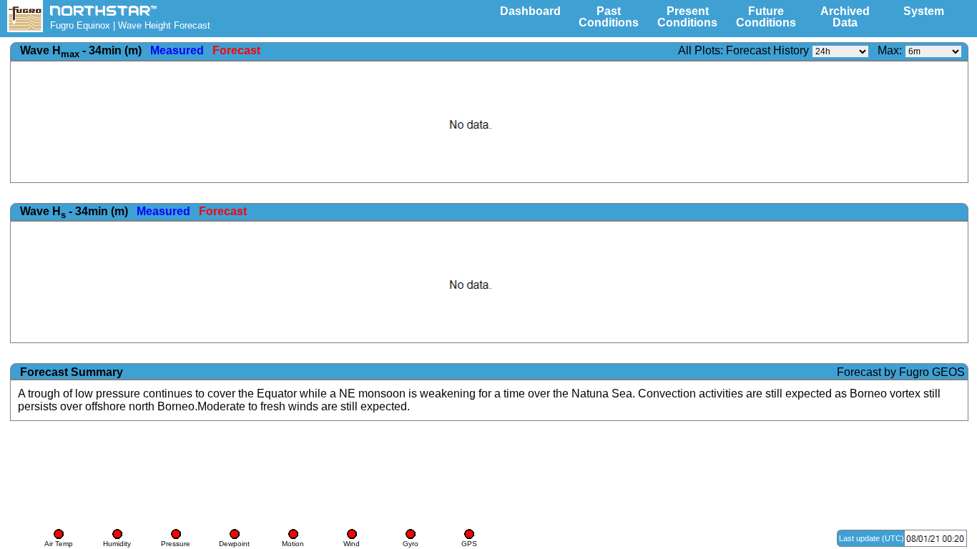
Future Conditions (766, 17)
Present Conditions (687, 17)
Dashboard (530, 11)
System (923, 11)
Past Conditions (609, 17)
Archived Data (845, 17)
